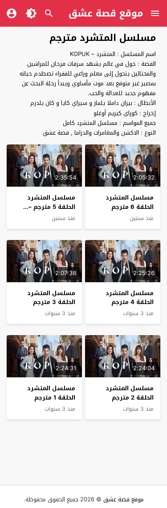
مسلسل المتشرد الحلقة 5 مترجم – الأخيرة (51, 207)
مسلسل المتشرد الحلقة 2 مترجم (130, 393)
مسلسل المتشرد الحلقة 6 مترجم (130, 202)
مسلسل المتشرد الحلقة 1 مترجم (51, 393)
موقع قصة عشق (106, 13)
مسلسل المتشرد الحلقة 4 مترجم (130, 298)
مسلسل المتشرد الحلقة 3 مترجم (51, 298)
